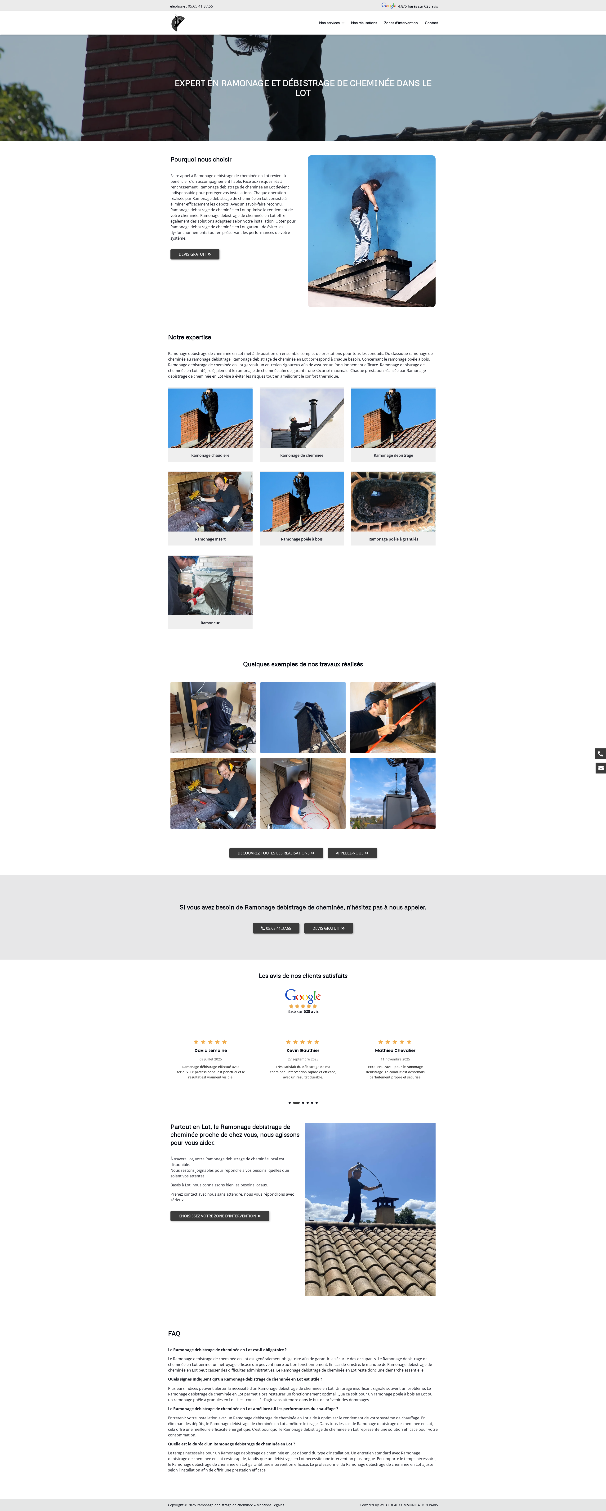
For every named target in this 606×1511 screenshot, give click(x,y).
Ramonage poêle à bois (302, 539)
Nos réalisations (364, 23)
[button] (290, 1103)
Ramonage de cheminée (301, 455)
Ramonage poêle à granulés (393, 539)
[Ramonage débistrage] (393, 418)
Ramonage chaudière (210, 455)
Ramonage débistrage (393, 455)
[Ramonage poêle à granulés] (393, 502)
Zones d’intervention (401, 23)
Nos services (329, 23)
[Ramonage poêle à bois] (302, 502)
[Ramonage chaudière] (210, 418)
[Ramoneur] (210, 585)
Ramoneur (210, 623)
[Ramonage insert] (210, 502)
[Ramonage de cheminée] (302, 418)
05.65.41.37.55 (200, 6)
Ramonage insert (210, 539)
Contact (431, 23)
